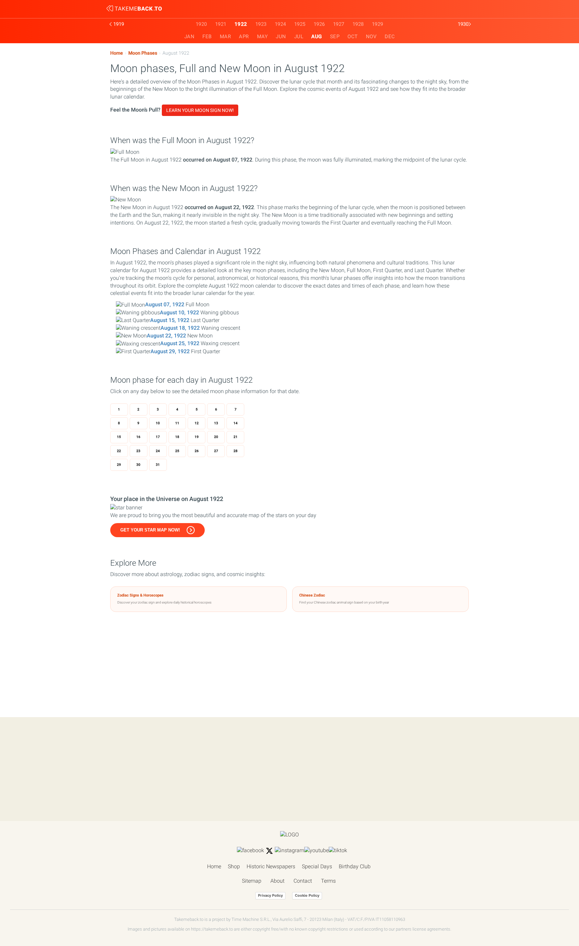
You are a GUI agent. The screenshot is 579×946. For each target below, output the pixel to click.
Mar (225, 37)
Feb (207, 37)
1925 (300, 24)
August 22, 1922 (166, 335)
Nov (371, 37)
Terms (328, 881)
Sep (335, 37)
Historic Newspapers (271, 866)
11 (177, 423)
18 (177, 437)
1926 (319, 24)
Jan (189, 37)
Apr (244, 37)
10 (158, 423)
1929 (377, 24)
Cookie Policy (307, 895)
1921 (221, 24)
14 (236, 423)
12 (197, 423)
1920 (201, 24)
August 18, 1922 (180, 328)
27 (216, 451)
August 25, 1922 (179, 343)
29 (119, 464)
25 (177, 451)
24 (158, 451)
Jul (299, 37)
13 (216, 423)
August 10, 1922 (179, 312)
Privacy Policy (270, 895)
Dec (390, 37)
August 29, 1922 (170, 351)
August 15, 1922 (169, 320)
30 (138, 464)
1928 (358, 24)
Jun (281, 37)
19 (197, 437)
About (277, 881)
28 (236, 451)
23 (138, 451)
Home (116, 53)
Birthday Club (355, 866)
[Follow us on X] (269, 850)
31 (158, 464)
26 (197, 451)
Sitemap (251, 881)
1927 (338, 24)
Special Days (317, 866)
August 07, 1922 (164, 304)
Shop (234, 866)
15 (119, 437)
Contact (303, 881)
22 (119, 451)
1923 (261, 24)
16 (138, 437)
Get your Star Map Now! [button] (150, 529)
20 (216, 437)
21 (236, 437)
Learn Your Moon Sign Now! (200, 110)
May (262, 37)
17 (158, 437)
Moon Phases (142, 53)
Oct (352, 37)
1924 (280, 24)
